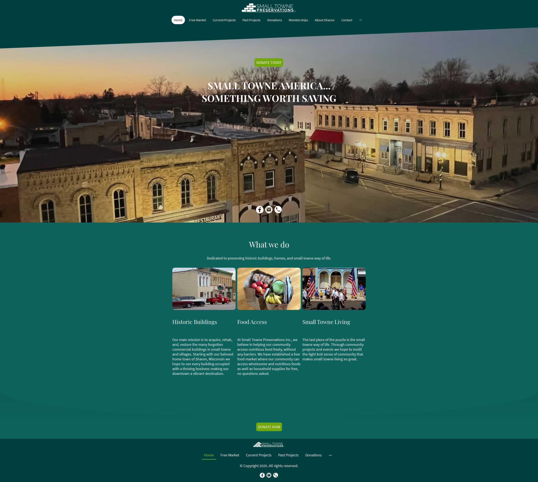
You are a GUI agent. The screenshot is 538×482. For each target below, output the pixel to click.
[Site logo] (269, 7)
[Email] (269, 209)
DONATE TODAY (268, 62)
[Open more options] (360, 20)
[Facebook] (260, 209)
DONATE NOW (269, 426)
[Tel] (278, 209)
